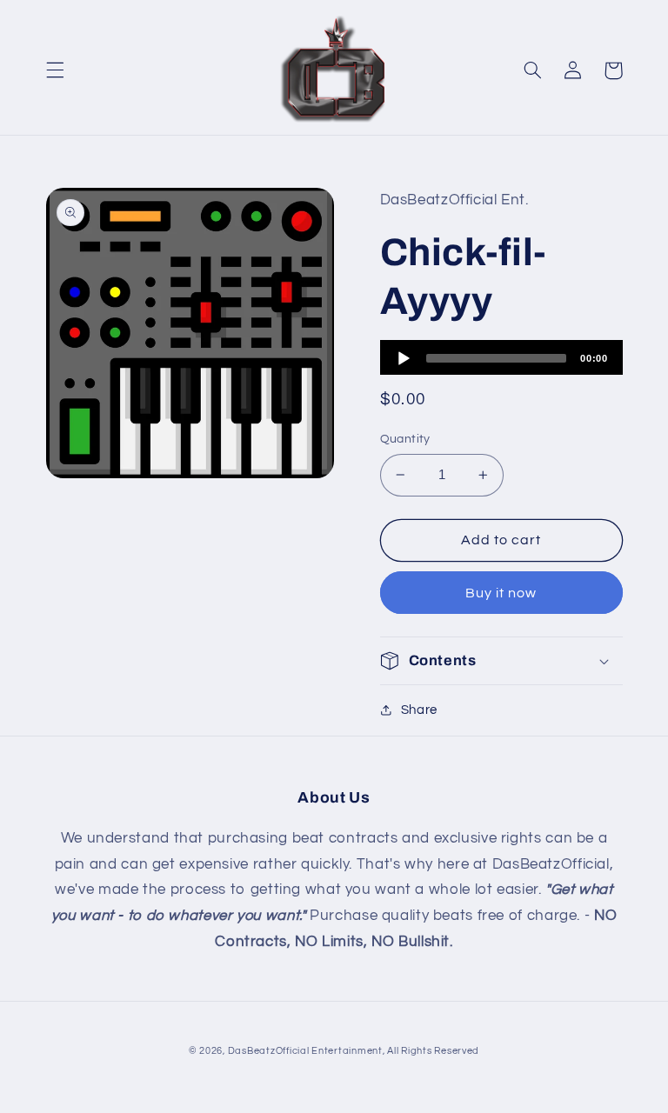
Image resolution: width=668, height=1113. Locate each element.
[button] (55, 70)
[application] (501, 357)
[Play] (403, 358)
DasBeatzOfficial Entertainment (305, 1051)
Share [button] (419, 709)
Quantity (405, 439)
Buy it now (501, 593)
